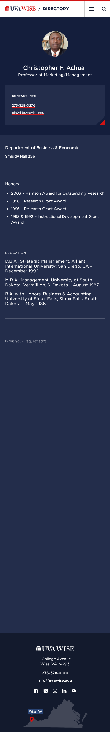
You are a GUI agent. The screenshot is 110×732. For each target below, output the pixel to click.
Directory (56, 9)
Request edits (35, 341)
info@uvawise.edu (55, 680)
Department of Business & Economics (43, 147)
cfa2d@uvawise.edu (28, 113)
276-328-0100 (55, 673)
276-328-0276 (23, 106)
